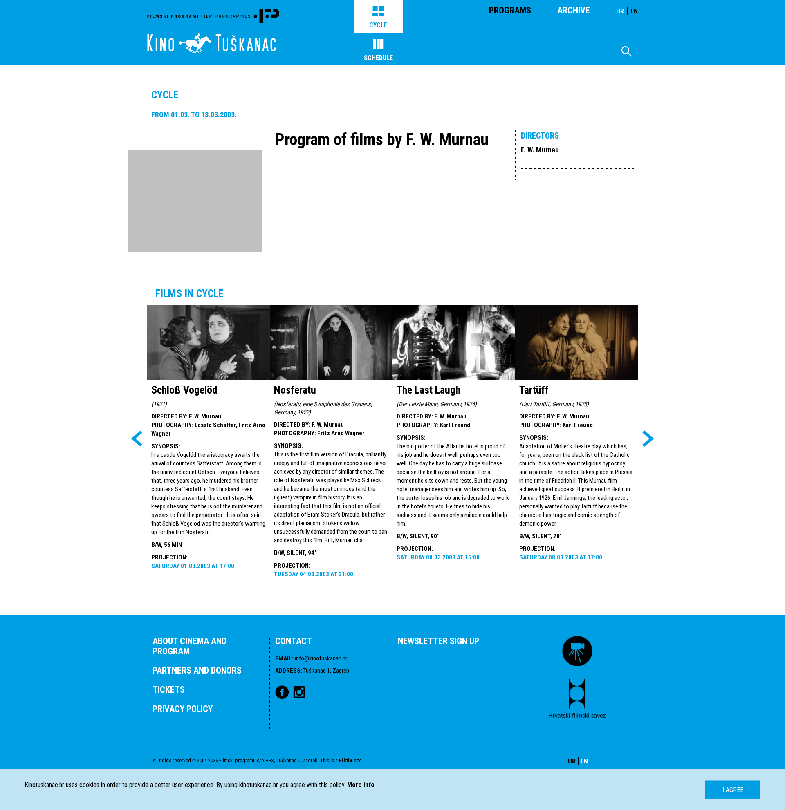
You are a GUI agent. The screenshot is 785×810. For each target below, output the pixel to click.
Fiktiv (345, 760)
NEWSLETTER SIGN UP (438, 641)
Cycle (378, 25)
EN (634, 11)
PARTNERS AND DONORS (197, 670)
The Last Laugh (428, 390)
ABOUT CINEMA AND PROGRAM (190, 646)
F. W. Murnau (540, 149)
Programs (510, 10)
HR (620, 11)
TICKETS (169, 690)
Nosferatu (295, 390)
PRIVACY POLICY (183, 709)
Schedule (378, 58)
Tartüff (534, 390)
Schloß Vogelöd (184, 390)
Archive (573, 10)
